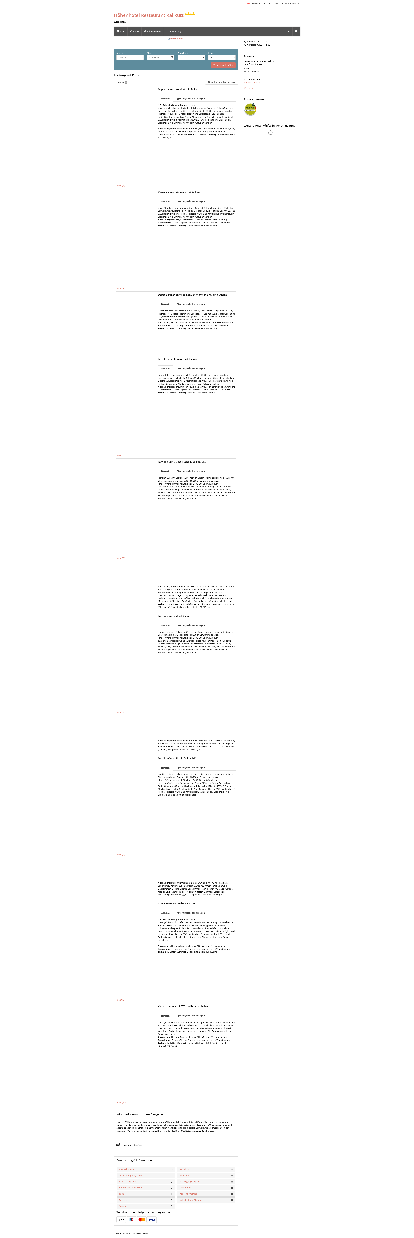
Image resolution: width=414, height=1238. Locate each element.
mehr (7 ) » (121, 712)
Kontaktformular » (252, 82)
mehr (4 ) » (121, 288)
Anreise (120, 53)
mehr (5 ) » (121, 185)
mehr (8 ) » (121, 999)
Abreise (150, 53)
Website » (248, 87)
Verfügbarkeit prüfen (223, 65)
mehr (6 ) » (121, 455)
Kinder (211, 53)
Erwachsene (183, 53)
